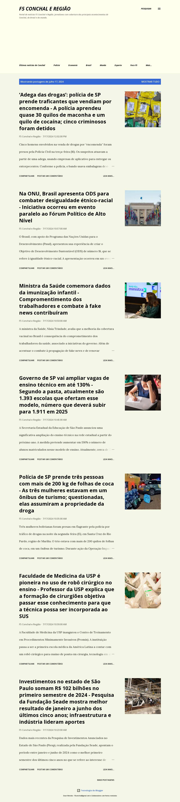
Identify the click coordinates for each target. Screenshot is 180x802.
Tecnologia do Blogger (91, 790)
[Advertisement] (77, 41)
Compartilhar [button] (26, 176)
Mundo (103, 65)
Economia (72, 65)
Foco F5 (133, 65)
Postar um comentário (50, 176)
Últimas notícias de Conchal (32, 65)
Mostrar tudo (150, 81)
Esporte (118, 65)
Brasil (88, 65)
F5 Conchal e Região (45, 8)
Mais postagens (105, 780)
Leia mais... (108, 176)
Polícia (57, 65)
